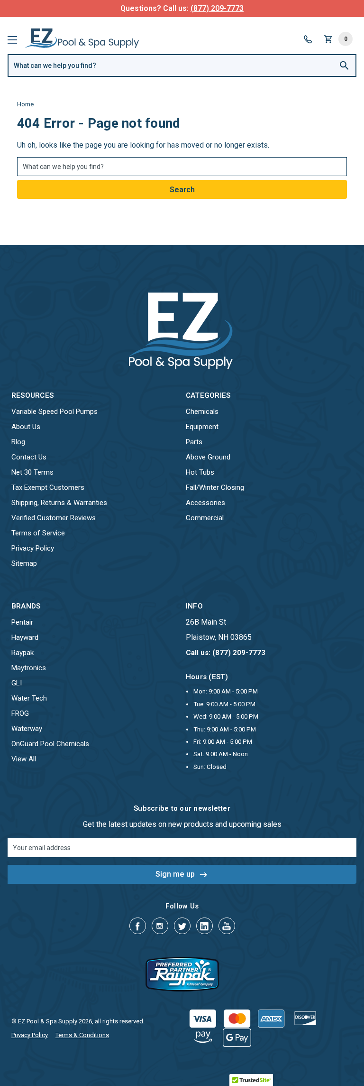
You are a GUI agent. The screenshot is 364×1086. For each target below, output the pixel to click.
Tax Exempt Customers (47, 487)
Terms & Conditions (82, 1035)
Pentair (22, 622)
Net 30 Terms (32, 472)
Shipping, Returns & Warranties (59, 502)
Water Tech (29, 698)
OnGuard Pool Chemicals (50, 744)
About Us (25, 426)
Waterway (26, 728)
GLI (16, 683)
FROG (20, 713)
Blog (18, 442)
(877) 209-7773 (217, 8)
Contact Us (28, 457)
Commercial (205, 518)
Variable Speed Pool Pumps (54, 411)
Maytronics (28, 668)
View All (23, 759)
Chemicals (202, 411)
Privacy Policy (32, 548)
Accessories (205, 502)
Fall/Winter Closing (215, 487)
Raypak (22, 652)
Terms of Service (38, 533)
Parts (194, 442)
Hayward (24, 637)
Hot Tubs (200, 472)
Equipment (202, 426)
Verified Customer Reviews (53, 518)
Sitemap (24, 563)
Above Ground (208, 457)
